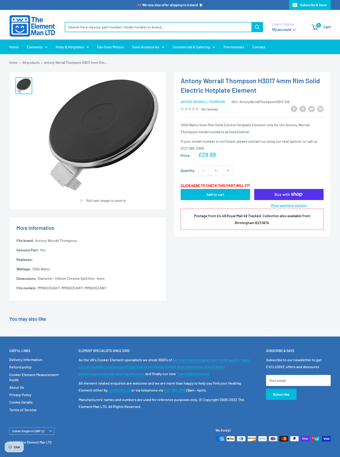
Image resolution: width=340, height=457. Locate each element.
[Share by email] (320, 108)
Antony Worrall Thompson (203, 102)
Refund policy (20, 367)
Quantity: (188, 170)
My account (282, 29)
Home (14, 47)
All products (31, 63)
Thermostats (233, 47)
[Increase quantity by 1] (228, 170)
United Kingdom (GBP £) (28, 431)
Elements (35, 47)
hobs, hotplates (108, 366)
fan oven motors (217, 360)
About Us (16, 387)
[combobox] (158, 27)
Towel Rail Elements (192, 373)
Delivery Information (25, 359)
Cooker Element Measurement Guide (34, 377)
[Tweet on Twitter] (311, 108)
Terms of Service (23, 410)
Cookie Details (21, 402)
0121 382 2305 (175, 390)
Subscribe (281, 394)
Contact (258, 47)
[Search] (257, 27)
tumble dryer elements (183, 366)
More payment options (289, 205)
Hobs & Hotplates (70, 47)
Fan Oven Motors (110, 47)
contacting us (119, 390)
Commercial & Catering (191, 47)
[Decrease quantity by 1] (203, 170)
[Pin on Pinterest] (303, 108)
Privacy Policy (20, 394)
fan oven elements (188, 360)
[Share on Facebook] (294, 108)
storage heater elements (143, 366)
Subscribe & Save (313, 5)
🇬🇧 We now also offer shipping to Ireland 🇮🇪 (170, 5)
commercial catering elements (120, 373)
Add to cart (215, 194)
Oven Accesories (145, 47)
